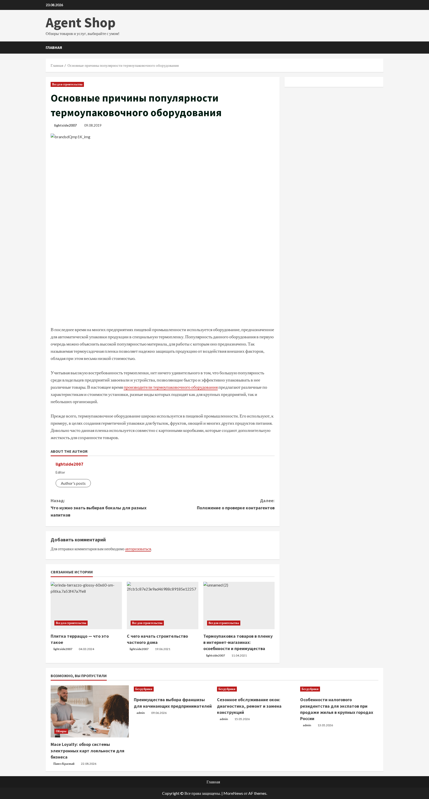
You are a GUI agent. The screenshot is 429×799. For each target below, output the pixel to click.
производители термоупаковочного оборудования (171, 387)
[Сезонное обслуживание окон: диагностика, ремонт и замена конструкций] (256, 689)
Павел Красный (63, 763)
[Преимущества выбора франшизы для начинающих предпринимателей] (173, 689)
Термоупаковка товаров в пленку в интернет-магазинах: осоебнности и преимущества (238, 642)
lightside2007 (65, 125)
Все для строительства (67, 84)
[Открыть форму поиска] (381, 47)
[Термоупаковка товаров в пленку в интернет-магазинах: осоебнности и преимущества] (239, 605)
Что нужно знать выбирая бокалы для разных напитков (98, 508)
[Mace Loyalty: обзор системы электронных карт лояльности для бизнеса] (90, 711)
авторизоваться (138, 548)
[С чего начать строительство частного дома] (162, 605)
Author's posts (73, 483)
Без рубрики (143, 689)
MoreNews (233, 793)
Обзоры (61, 731)
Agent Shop (81, 22)
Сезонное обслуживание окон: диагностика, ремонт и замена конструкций (249, 706)
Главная (54, 47)
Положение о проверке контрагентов (236, 504)
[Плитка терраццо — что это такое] (86, 605)
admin (141, 713)
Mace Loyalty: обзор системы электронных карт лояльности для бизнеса (87, 750)
